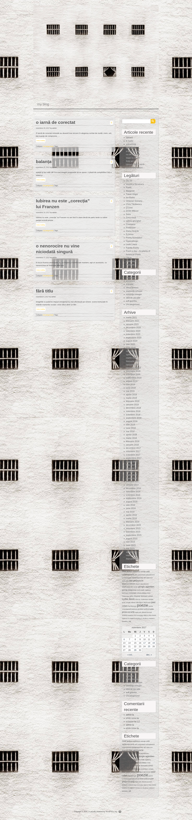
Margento (130, 191)
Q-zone (129, 208)
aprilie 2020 (131, 354)
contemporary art (139, 578)
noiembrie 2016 (133, 492)
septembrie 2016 (133, 498)
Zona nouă (131, 217)
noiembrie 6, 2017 (42, 297)
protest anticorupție (146, 609)
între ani (129, 161)
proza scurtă (128, 612)
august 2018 (131, 421)
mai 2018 (130, 431)
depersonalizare (128, 584)
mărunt (133, 602)
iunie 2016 (131, 508)
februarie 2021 (132, 321)
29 (135, 650)
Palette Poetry (132, 248)
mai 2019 (130, 391)
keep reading (41, 140)
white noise (131, 718)
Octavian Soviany (134, 201)
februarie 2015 (132, 558)
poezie (142, 605)
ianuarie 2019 (132, 405)
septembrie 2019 (133, 378)
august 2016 (131, 502)
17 (144, 643)
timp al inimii (152, 615)
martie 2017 (131, 478)
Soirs (128, 214)
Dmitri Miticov (132, 211)
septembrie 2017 (133, 458)
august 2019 (131, 381)
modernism (144, 599)
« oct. (129, 655)
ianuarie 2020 (132, 364)
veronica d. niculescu (142, 618)
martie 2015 (131, 555)
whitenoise (131, 261)
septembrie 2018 (133, 418)
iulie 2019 (130, 384)
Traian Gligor (132, 194)
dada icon (149, 578)
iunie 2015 (131, 545)
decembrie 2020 (133, 327)
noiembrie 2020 (133, 331)
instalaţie (132, 593)
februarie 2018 (132, 441)
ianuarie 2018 (132, 445)
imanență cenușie (134, 291)
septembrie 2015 (133, 535)
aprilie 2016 (131, 515)
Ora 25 (129, 181)
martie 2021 (131, 317)
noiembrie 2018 (133, 411)
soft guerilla (131, 301)
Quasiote (130, 264)
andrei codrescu (133, 571)
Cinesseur (130, 224)
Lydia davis (128, 599)
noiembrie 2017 (133, 451)
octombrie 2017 (133, 455)
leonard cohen (147, 596)
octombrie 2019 (133, 374)
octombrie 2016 (133, 495)
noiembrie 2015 (133, 528)
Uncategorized (48, 146)
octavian (130, 721)
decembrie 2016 (133, 488)
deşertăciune (144, 584)
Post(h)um (130, 228)
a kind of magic (133, 151)
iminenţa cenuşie (134, 294)
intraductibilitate (142, 593)
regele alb (138, 612)
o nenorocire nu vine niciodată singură (58, 249)
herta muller (141, 590)
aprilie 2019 (131, 394)
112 (138, 721)
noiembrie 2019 (133, 371)
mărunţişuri (139, 602)
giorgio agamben (146, 586)
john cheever (135, 596)
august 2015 (131, 538)
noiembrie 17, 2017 (43, 257)
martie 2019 (131, 398)
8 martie (129, 141)
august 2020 (131, 341)
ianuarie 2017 (132, 485)
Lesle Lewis (131, 244)
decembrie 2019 (133, 368)
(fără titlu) (130, 147)
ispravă (129, 137)
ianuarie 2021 (132, 324)
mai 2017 (130, 471)
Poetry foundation (134, 238)
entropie (129, 284)
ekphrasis (126, 587)
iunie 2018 (131, 428)
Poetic (129, 187)
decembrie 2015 (133, 525)
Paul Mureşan (132, 606)
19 (153, 643)
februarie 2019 (132, 401)
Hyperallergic (132, 241)
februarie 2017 (132, 481)
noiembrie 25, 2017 (43, 167)
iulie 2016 (130, 505)
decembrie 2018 (133, 408)
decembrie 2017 (133, 448)
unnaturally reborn (134, 168)
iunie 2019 (131, 388)
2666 (124, 571)
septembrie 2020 (133, 338)
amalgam (130, 278)
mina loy (137, 599)
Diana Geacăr (132, 231)
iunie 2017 (131, 468)
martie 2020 (131, 358)
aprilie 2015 (131, 552)
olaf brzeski (147, 602)
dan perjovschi (136, 580)
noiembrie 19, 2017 (43, 212)
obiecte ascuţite (133, 298)
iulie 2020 (130, 344)
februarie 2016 (132, 522)
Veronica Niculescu (135, 184)
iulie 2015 (130, 542)
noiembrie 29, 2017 (43, 128)
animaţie (143, 571)
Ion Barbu (130, 197)
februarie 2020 (132, 361)
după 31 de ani (133, 158)
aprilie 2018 (131, 435)
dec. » (149, 655)
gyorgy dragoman (129, 590)
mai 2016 (130, 512)
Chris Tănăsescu (134, 204)
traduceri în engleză (128, 618)
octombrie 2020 (133, 334)
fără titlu (44, 291)
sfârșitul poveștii (146, 612)
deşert (138, 584)
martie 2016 (131, 518)
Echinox (129, 234)
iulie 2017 (130, 465)
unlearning (131, 144)
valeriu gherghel (133, 221)
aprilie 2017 (131, 475)
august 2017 (131, 461)
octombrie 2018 (133, 415)
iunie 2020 (131, 348)
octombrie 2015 (133, 532)
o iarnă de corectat (55, 122)
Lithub (129, 258)
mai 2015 (130, 548)
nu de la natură (133, 154)
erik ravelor (134, 587)
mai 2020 (130, 351)
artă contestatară (140, 575)
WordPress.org (111, 812)
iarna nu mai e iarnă (135, 164)
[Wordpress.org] (120, 812)
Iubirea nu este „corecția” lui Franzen (63, 203)
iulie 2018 (130, 425)
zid (130, 621)
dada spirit (125, 581)
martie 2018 (131, 438)
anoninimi (130, 281)
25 (149, 646)
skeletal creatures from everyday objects (135, 615)
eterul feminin (132, 288)
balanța (43, 161)
